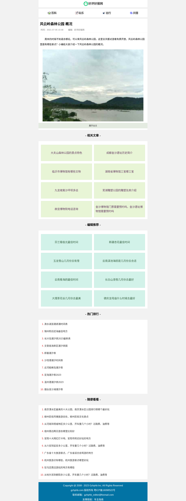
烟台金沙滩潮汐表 (53, 389)
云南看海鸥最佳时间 (66, 279)
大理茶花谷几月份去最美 (66, 298)
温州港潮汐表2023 (54, 382)
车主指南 (98, 499)
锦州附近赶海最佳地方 (56, 331)
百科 (54, 13)
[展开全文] (93, 19)
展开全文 (93, 125)
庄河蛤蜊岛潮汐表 (53, 367)
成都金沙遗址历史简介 (119, 152)
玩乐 (81, 13)
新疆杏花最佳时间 (119, 242)
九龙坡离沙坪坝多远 (66, 190)
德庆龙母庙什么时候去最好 (119, 298)
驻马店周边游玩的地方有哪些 (59, 467)
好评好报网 (95, 3)
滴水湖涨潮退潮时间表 (56, 324)
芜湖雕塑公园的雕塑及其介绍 (119, 190)
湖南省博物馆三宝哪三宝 (119, 171)
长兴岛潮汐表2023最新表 (57, 338)
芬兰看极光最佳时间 (66, 242)
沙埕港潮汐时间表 (53, 360)
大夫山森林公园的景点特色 (66, 152)
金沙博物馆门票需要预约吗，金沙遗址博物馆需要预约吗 (119, 209)
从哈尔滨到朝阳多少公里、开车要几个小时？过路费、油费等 (75, 475)
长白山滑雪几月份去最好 (119, 279)
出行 (108, 13)
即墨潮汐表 (50, 353)
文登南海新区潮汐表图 (56, 346)
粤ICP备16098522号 (104, 490)
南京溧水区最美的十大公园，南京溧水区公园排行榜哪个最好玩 (76, 409)
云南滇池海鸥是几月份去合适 (119, 261)
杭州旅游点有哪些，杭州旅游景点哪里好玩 (66, 460)
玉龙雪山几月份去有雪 (66, 261)
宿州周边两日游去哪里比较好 (59, 431)
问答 (135, 13)
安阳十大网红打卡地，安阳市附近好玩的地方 (67, 438)
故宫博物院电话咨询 (66, 209)
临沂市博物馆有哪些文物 (66, 171)
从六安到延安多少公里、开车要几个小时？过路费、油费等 (74, 446)
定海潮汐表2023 (52, 375)
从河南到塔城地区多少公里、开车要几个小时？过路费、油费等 (76, 424)
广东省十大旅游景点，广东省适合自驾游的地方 (68, 453)
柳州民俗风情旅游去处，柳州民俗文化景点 (66, 416)
